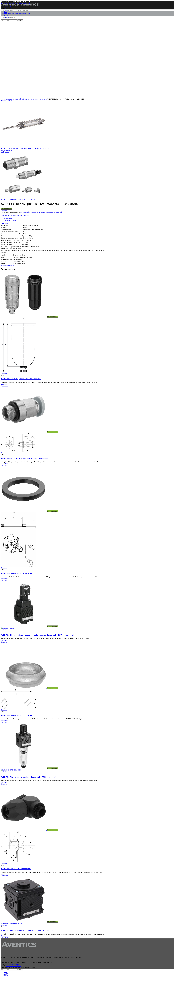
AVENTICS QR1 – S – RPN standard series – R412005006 (24, 458)
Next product (5, 152)
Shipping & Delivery (10, 220)
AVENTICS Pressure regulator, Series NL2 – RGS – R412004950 (27, 930)
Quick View (4, 386)
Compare (4, 210)
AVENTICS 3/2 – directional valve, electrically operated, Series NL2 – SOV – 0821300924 (37, 635)
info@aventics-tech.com (13, 966)
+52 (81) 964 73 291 (12, 964)
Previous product (6, 101)
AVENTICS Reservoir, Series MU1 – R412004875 (21, 379)
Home (3, 99)
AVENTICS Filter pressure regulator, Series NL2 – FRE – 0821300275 (29, 777)
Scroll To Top (3, 978)
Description (8, 219)
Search (20, 969)
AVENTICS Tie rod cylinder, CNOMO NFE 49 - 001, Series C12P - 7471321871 (26, 148)
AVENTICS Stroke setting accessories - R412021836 (18, 199)
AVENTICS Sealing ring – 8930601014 (16, 715)
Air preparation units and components (34, 99)
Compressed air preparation (13, 99)
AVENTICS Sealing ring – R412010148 (16, 573)
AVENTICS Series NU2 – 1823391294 (16, 869)
